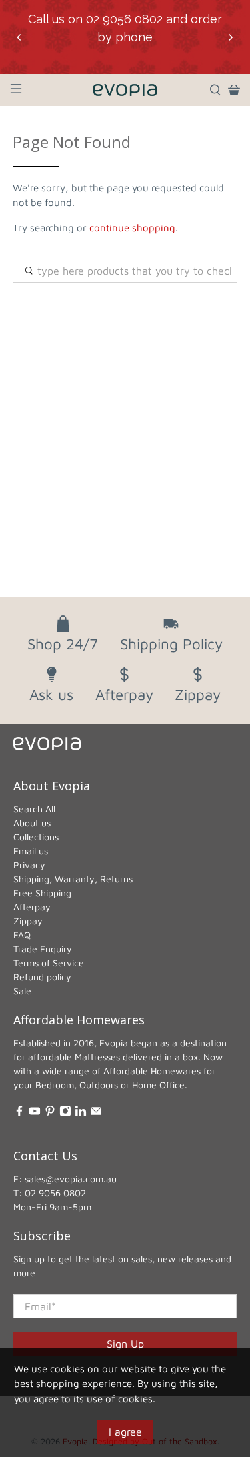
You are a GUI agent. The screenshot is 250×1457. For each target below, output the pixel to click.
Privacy (29, 864)
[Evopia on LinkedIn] (81, 1113)
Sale (22, 990)
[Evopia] (125, 90)
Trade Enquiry (42, 948)
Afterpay (32, 906)
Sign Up (125, 1344)
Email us (30, 850)
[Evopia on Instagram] (65, 1113)
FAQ (22, 934)
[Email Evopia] (96, 1113)
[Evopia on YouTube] (35, 1113)
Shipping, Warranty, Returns (73, 878)
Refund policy (42, 976)
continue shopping (132, 227)
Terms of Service (48, 962)
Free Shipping (42, 892)
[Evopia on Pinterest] (50, 1113)
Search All (34, 808)
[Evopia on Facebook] (19, 1113)
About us (32, 822)
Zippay (28, 920)
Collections (36, 836)
